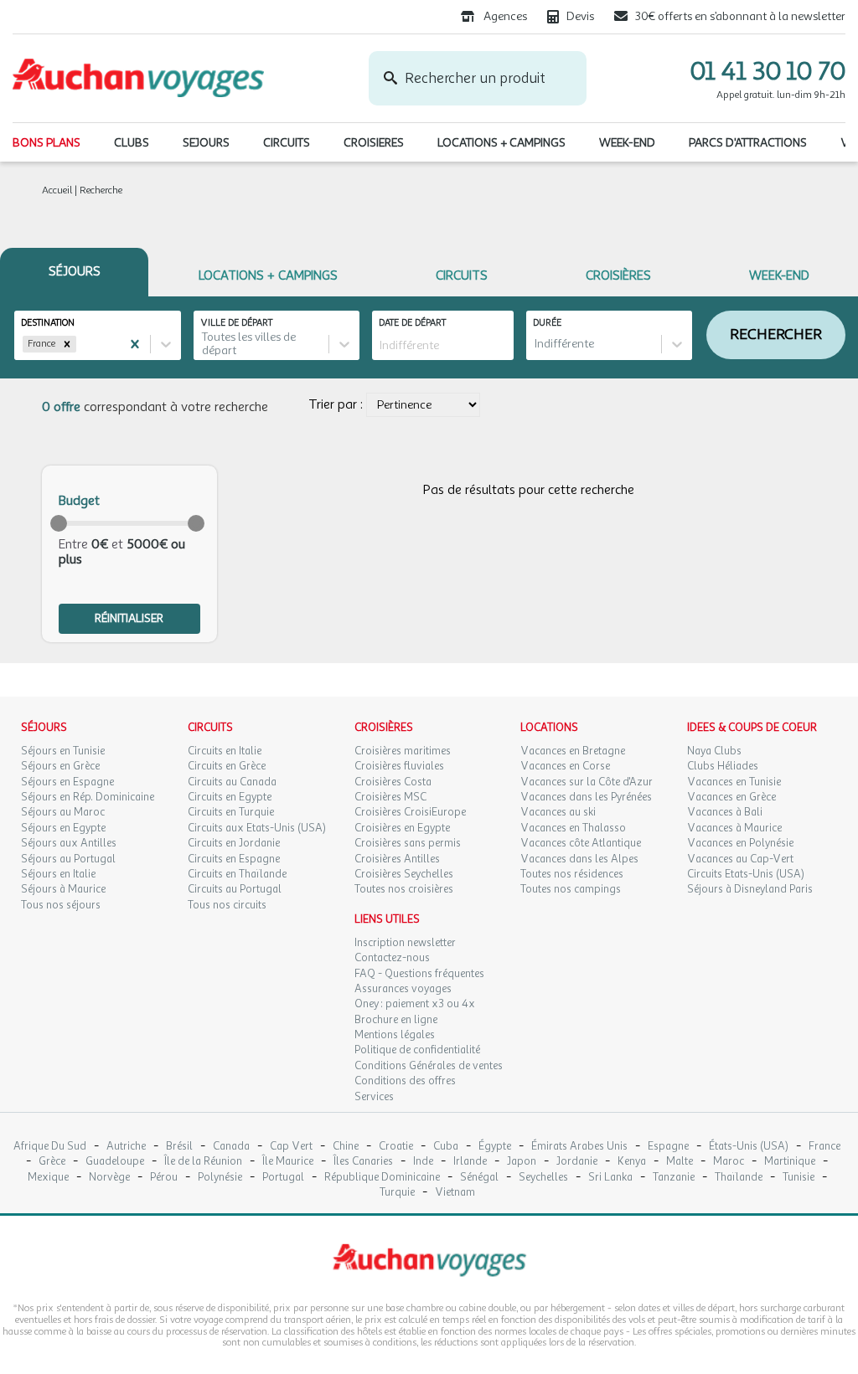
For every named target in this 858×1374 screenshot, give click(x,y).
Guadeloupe (114, 1161)
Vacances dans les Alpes (579, 859)
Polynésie (220, 1177)
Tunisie (798, 1177)
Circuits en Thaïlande (237, 874)
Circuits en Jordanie (234, 843)
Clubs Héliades (722, 766)
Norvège (109, 1177)
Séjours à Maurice (63, 889)
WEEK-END (627, 143)
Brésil (179, 1146)
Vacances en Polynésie (740, 843)
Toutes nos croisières (403, 889)
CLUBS (131, 143)
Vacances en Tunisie (734, 782)
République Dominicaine (382, 1177)
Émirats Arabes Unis (579, 1146)
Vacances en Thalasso (573, 828)
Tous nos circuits (227, 905)
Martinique (789, 1161)
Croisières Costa (393, 782)
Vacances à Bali (724, 812)
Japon (521, 1161)
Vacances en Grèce (731, 797)
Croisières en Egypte (402, 828)
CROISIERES (374, 143)
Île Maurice (287, 1161)
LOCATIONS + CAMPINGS (501, 143)
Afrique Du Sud (49, 1146)
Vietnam (455, 1192)
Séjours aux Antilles (68, 843)
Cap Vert (291, 1146)
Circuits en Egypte (229, 797)
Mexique (48, 1177)
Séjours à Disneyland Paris (750, 889)
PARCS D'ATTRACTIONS (748, 143)
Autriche (126, 1146)
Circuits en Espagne (234, 859)
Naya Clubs (714, 751)
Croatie (396, 1146)
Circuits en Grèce (227, 766)
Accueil (57, 190)
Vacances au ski (558, 812)
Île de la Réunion (203, 1161)
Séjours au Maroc (63, 812)
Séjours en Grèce (60, 766)
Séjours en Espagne (67, 782)
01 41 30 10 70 (767, 71)
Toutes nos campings (570, 889)
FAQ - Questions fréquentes (419, 973)
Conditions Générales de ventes (428, 1066)
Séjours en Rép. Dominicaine (87, 797)
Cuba (445, 1146)
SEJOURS (206, 143)
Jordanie (576, 1161)
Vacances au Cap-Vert (740, 859)
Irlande (470, 1161)
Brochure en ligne (395, 1020)
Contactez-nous (392, 958)
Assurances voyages (403, 989)
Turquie (397, 1192)
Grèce (52, 1161)
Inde (423, 1161)
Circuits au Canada (232, 782)
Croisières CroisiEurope (410, 812)
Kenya (632, 1161)
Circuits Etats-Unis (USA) (745, 874)
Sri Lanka (610, 1177)
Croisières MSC (390, 797)
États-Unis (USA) (748, 1146)
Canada (231, 1146)
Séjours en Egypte (63, 828)
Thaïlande (738, 1177)
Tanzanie (674, 1177)
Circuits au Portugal (235, 889)
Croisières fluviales (399, 766)
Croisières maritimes (402, 751)
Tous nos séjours (61, 905)
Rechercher (776, 334)
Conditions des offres (405, 1081)
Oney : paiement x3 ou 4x (414, 1004)
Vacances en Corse (565, 766)
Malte (679, 1161)
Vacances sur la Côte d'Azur (586, 782)
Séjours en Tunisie (63, 751)
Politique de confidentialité (417, 1050)
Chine (346, 1146)
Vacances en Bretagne (572, 751)
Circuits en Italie (224, 751)
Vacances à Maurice (734, 828)
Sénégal (479, 1177)
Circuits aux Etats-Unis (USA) (257, 828)
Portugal (283, 1177)
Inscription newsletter (405, 942)
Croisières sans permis (407, 843)
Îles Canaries (363, 1161)
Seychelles (543, 1177)
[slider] (58, 523)
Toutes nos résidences (571, 874)
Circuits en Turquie (231, 812)
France (824, 1146)
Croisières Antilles (397, 859)
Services (374, 1097)
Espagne (668, 1146)
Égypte (494, 1146)
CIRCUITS (286, 143)
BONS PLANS (46, 143)
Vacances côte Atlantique (580, 843)
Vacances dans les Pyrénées (586, 797)
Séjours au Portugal (68, 859)
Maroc (728, 1161)
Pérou (164, 1177)
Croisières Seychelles (403, 874)
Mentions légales (394, 1035)
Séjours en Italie (58, 874)
